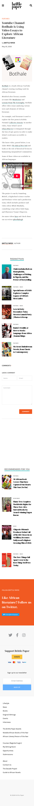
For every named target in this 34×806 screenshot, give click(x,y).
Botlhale (5, 86)
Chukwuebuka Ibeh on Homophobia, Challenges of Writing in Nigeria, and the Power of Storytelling (22, 274)
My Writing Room (9, 747)
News (14, 526)
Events (5, 718)
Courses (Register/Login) (12, 743)
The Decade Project (10, 769)
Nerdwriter (16, 100)
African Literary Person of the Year (15, 736)
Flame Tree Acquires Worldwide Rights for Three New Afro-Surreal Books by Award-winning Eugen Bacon (22, 508)
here (16, 216)
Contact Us (7, 765)
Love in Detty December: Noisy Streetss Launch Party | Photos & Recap (22, 313)
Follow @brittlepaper (11, 614)
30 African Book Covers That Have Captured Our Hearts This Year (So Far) (22, 483)
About (5, 761)
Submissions (8, 754)
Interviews (7, 722)
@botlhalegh (18, 219)
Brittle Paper (7, 243)
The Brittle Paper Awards (12, 729)
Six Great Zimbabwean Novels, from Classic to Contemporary (22, 349)
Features (16, 476)
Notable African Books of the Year (15, 733)
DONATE (17, 657)
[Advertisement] (17, 443)
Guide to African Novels (12, 772)
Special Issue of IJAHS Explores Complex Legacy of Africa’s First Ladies (22, 294)
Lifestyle (6, 703)
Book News (16, 498)
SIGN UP (17, 687)
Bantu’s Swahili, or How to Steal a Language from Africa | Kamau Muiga (22, 331)
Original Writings (9, 715)
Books (5, 711)
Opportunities (8, 751)
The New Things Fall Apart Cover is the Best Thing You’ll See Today (22, 561)
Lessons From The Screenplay (13, 103)
